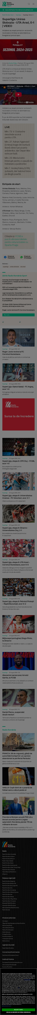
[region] (18, 991)
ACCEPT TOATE (18, 1009)
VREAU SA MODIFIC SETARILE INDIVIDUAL (18, 1012)
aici (18, 987)
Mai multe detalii (27, 979)
